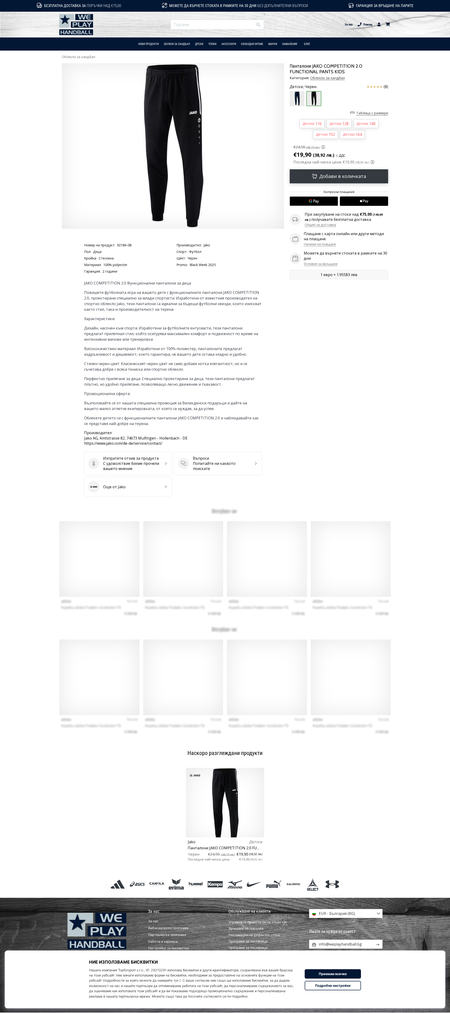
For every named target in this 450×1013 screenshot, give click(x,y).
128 (339, 123)
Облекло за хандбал (78, 57)
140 (365, 123)
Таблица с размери (372, 113)
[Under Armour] (332, 884)
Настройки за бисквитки (168, 948)
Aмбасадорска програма (168, 928)
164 (352, 134)
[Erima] (176, 884)
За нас (349, 24)
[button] (249, 25)
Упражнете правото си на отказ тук (258, 922)
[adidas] (118, 884)
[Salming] (293, 884)
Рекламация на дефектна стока (254, 935)
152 (325, 134)
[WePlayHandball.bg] (104, 931)
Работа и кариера (163, 941)
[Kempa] (215, 884)
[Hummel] (196, 884)
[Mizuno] (234, 884)
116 (312, 123)
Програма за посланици (248, 941)
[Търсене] (258, 25)
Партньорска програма (167, 934)
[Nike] (254, 884)
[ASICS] (137, 884)
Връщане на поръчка (246, 928)
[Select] (312, 884)
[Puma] (273, 884)
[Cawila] (156, 884)
